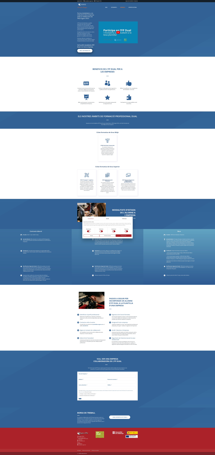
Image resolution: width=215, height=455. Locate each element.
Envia (80, 398)
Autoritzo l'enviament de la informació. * (87, 395)
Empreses (122, 7)
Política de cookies (95, 450)
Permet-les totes (123, 235)
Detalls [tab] (107, 218)
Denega (91, 235)
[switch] (101, 231)
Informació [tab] (124, 218)
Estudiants (114, 7)
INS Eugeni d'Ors (98, 1)
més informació (85, 50)
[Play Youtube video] (118, 32)
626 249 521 (85, 325)
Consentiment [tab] (91, 218)
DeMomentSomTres (84, 453)
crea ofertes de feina (120, 417)
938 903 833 (80, 439)
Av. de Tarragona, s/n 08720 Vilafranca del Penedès (83, 438)
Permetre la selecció (107, 235)
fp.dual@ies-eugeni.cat (98, 324)
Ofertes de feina (132, 7)
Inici (106, 7)
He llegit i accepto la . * (88, 393)
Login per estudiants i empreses (131, 1)
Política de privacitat (86, 450)
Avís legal (79, 450)
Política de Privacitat (88, 392)
